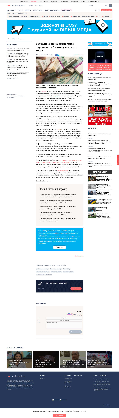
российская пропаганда (43, 271)
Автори (30, 5)
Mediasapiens (68, 380)
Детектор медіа (24, 1)
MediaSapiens (34, 1)
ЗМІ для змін (54, 1)
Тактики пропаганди (34, 16)
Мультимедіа (38, 10)
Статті (20, 10)
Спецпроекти (66, 10)
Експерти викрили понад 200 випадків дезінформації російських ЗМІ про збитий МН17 (58, 208)
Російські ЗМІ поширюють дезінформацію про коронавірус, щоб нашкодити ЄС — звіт (56, 202)
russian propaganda (56, 271)
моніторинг (106, 16)
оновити (79, 311)
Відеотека (67, 385)
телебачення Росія (68, 271)
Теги (36, 5)
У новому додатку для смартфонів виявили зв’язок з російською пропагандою (58, 220)
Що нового (11, 10)
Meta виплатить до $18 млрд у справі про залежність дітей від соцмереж (17, 61)
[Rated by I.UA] (55, 400)
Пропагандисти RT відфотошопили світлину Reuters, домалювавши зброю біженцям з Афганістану (58, 196)
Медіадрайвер (74, 1)
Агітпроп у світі (76, 16)
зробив (55, 96)
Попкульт (45, 16)
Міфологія (24, 16)
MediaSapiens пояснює (88, 16)
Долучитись (59, 247)
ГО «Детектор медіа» (93, 1)
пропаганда (58, 269)
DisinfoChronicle (64, 1)
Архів (40, 5)
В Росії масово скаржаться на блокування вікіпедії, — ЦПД (18, 49)
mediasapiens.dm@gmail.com (103, 383)
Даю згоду (59, 415)
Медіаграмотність (14, 16)
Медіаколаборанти (55, 16)
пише (44, 91)
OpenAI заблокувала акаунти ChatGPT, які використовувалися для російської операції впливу (18, 67)
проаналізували (62, 171)
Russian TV (49, 274)
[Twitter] (58, 55)
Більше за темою (15, 348)
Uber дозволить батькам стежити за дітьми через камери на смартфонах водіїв (18, 73)
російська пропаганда (42, 269)
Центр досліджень (52, 10)
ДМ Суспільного (44, 1)
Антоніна (83, 1)
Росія (51, 269)
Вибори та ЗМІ (68, 386)
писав (59, 129)
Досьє (98, 16)
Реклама (42, 378)
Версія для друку (79, 54)
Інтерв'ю (28, 10)
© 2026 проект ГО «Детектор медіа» (102, 381)
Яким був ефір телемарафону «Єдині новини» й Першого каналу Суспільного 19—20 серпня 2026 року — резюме (99, 142)
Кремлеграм (66, 16)
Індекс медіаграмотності (17, 13)
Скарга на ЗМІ (106, 10)
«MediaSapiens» (79, 256)
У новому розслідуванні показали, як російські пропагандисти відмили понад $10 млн (56, 214)
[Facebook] (56, 55)
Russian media (40, 274)
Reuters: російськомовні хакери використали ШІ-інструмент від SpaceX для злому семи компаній (18, 55)
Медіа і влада (13, 38)
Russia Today (66, 269)
